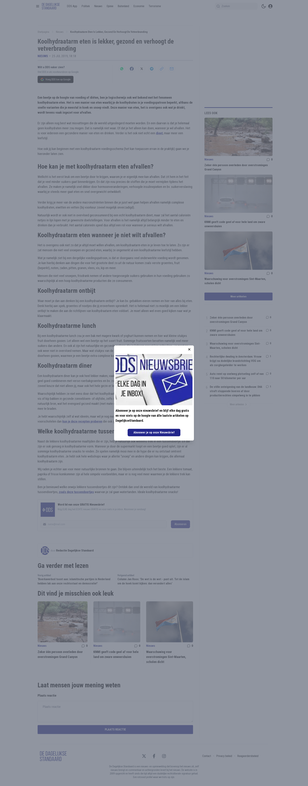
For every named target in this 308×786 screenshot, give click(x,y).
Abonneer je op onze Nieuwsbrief (154, 432)
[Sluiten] (189, 349)
